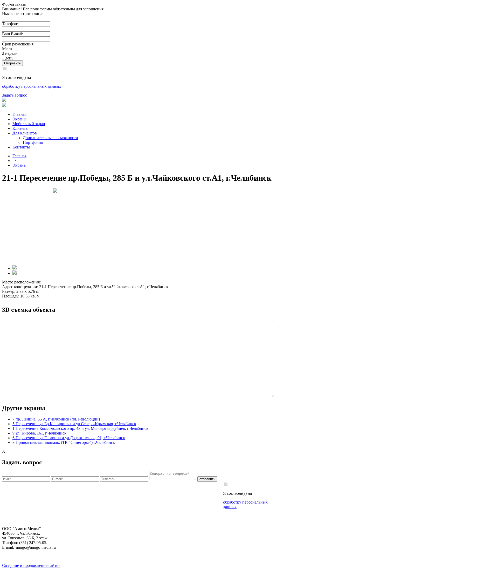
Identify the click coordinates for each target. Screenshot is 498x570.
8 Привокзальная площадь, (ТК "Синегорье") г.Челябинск (63, 442)
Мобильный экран (28, 123)
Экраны (19, 119)
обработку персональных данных (31, 86)
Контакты (21, 147)
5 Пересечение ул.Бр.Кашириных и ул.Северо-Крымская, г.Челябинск (74, 424)
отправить (207, 479)
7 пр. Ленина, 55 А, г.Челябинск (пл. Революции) (56, 419)
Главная (19, 114)
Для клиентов (24, 133)
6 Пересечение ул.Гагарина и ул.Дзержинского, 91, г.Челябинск (68, 438)
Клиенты (20, 128)
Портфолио (33, 142)
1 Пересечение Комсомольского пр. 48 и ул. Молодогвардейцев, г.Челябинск (80, 428)
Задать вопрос (14, 95)
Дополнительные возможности (50, 137)
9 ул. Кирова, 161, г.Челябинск (39, 433)
